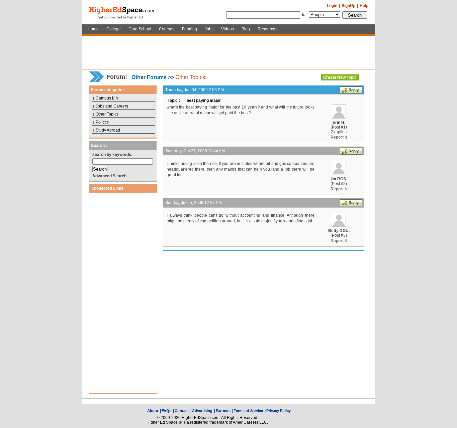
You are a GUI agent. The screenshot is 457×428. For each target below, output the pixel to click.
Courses (166, 29)
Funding (189, 29)
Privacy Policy (278, 411)
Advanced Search (109, 176)
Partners (223, 411)
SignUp (348, 5)
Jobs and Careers (112, 106)
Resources (267, 29)
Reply (354, 90)
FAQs (166, 411)
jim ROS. (339, 179)
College (113, 29)
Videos (227, 29)
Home (93, 29)
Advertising (202, 411)
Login (332, 5)
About (152, 411)
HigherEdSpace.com (122, 12)
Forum (115, 76)
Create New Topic (340, 77)
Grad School (139, 29)
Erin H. (339, 122)
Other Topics (190, 77)
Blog (246, 29)
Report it (339, 137)
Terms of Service (248, 411)
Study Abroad (108, 130)
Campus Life (107, 98)
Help (364, 5)
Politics (102, 122)
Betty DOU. (339, 230)
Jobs (209, 29)
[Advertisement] (228, 52)
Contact (182, 411)
